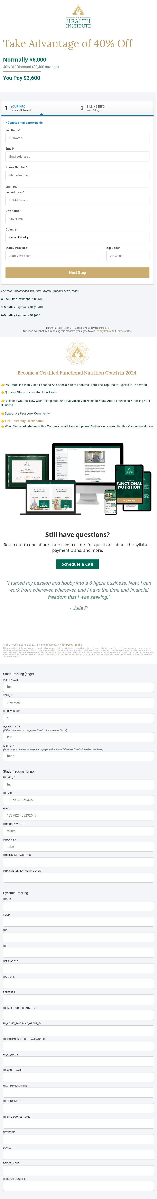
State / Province (16, 247)
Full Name (12, 130)
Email (9, 148)
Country (11, 229)
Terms (78, 644)
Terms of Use (124, 331)
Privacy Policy (103, 331)
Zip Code (112, 247)
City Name (12, 210)
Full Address (14, 192)
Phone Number (16, 167)
